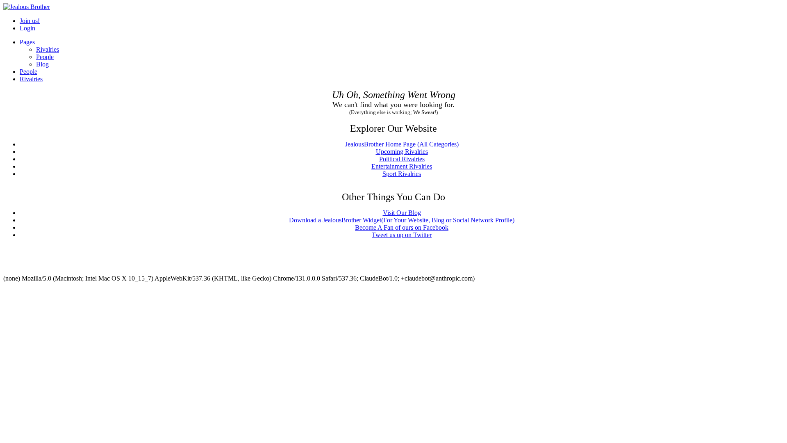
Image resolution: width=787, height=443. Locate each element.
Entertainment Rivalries (401, 166)
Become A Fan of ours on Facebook (401, 227)
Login (27, 28)
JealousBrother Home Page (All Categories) (402, 144)
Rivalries (47, 49)
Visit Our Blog (402, 212)
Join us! (30, 20)
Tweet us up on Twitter (402, 234)
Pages (27, 42)
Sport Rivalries (401, 173)
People (45, 56)
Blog (42, 64)
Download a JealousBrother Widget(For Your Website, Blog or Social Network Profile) (401, 220)
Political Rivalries (402, 158)
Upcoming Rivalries (402, 151)
